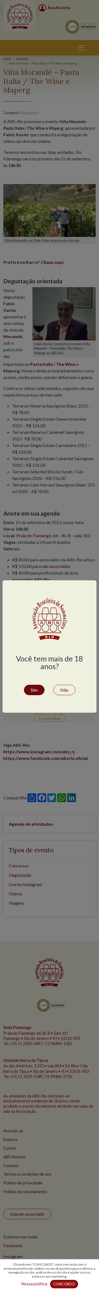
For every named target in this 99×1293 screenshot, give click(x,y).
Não (64, 689)
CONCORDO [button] (64, 1284)
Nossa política (34, 1283)
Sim (34, 689)
